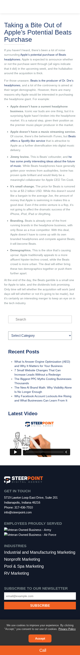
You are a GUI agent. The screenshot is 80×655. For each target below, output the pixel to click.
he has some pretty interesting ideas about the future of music (42, 161)
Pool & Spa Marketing (24, 566)
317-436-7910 (23, 507)
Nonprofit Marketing (22, 559)
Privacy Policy (67, 629)
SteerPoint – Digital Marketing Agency (40, 7)
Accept (40, 638)
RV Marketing (16, 573)
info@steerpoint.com (18, 512)
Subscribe (40, 600)
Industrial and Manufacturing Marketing (39, 552)
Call (42, 650)
